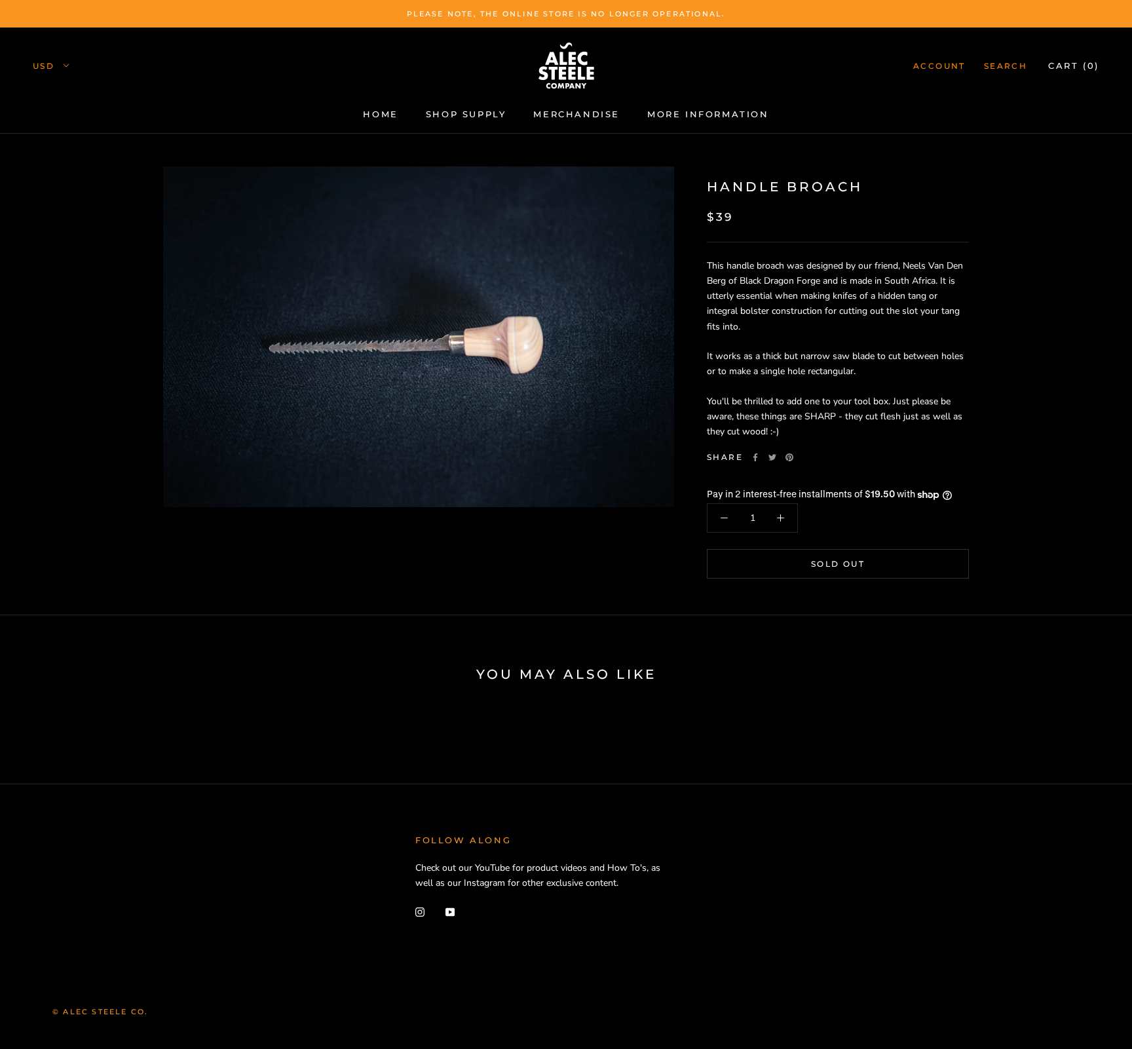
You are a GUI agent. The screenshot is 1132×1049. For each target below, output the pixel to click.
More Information (708, 114)
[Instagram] (419, 911)
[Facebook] (755, 457)
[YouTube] (450, 911)
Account (939, 66)
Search (1005, 66)
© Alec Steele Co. (100, 1011)
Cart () (1073, 65)
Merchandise (576, 114)
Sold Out (838, 564)
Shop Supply (466, 114)
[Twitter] (772, 457)
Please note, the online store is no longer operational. (566, 13)
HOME (380, 114)
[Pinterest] (789, 457)
